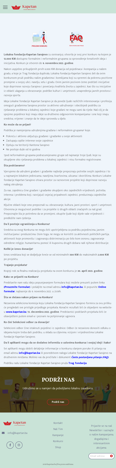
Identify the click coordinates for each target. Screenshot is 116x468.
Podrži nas (58, 402)
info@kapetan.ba (17, 433)
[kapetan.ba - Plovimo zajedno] (23, 7)
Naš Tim (58, 429)
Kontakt (58, 423)
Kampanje (58, 435)
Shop (58, 447)
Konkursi (58, 441)
